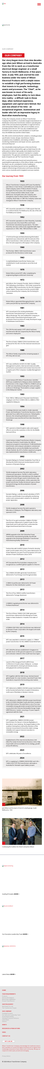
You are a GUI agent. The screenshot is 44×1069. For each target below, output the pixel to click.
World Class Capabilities (8, 999)
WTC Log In (8, 1041)
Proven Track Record (8, 1001)
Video (4, 1032)
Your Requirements (9, 994)
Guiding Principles (7, 1013)
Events (4, 1024)
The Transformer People (9, 1008)
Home (4, 990)
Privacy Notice (6, 1056)
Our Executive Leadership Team (11, 1015)
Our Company (6, 1011)
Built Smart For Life (7, 1006)
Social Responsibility (8, 1016)
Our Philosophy (7, 1004)
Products (4, 996)
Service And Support (8, 998)
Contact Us (6, 1036)
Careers (4, 1021)
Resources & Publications (11, 1028)
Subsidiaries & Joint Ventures (10, 1018)
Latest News (5, 1020)
